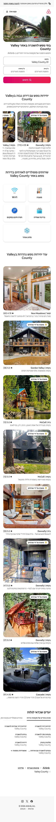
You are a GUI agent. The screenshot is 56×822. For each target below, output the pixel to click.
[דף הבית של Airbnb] (49, 11)
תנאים (22, 809)
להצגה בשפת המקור (11, 3)
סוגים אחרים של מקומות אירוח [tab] (39, 718)
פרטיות (31, 809)
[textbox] (39, 71)
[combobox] (27, 62)
